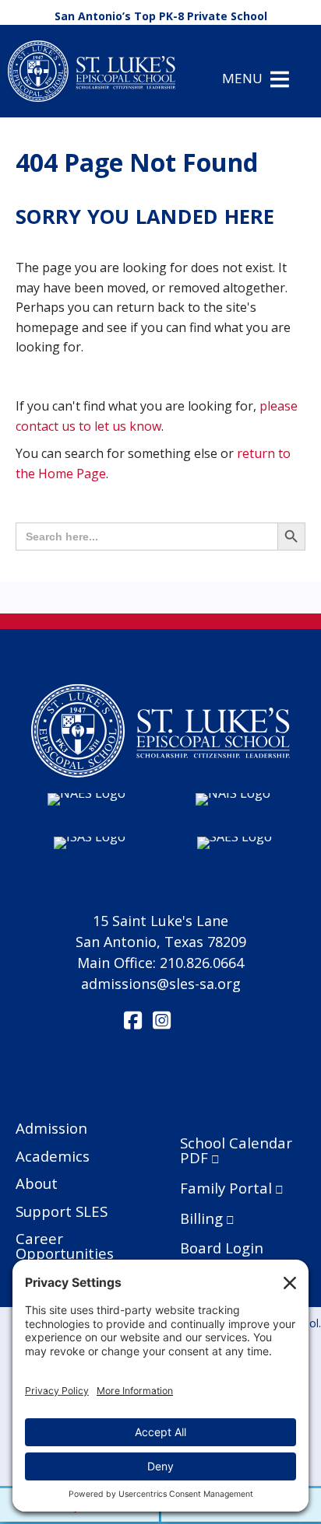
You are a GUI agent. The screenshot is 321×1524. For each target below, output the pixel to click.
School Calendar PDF (236, 1150)
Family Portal (226, 1187)
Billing (201, 1218)
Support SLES (62, 1211)
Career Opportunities (65, 1246)
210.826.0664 (202, 962)
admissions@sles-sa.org (161, 983)
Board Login (221, 1247)
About (37, 1183)
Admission (51, 1128)
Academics (53, 1156)
